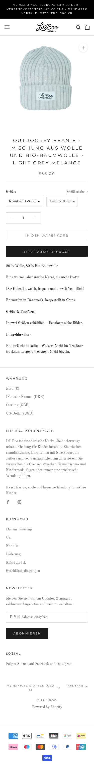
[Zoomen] (83, 47)
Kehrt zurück (16, 562)
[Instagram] (19, 502)
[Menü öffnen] (7, 27)
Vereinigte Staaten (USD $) (30, 688)
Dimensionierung (19, 529)
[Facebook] (8, 502)
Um (9, 537)
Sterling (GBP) (18, 405)
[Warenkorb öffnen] (87, 27)
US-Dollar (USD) (19, 413)
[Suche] (78, 27)
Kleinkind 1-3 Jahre (24, 201)
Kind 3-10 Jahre (62, 201)
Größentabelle (77, 192)
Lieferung (13, 554)
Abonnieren (27, 633)
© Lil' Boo (47, 700)
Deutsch (75, 686)
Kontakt (12, 546)
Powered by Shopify (47, 707)
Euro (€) (12, 388)
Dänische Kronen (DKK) (25, 397)
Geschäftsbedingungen (23, 571)
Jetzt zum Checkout (47, 252)
